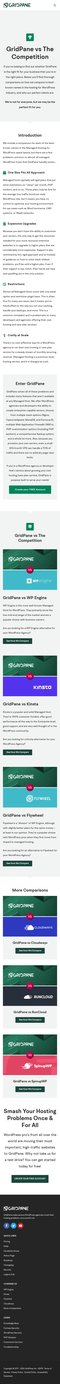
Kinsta (6, 1294)
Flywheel (8, 1299)
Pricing (7, 1242)
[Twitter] (13, 1228)
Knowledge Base (11, 1323)
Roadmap (8, 1260)
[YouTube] (20, 1228)
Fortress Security (11, 1328)
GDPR (40, 1369)
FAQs (6, 1246)
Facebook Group (11, 1251)
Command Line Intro (13, 1342)
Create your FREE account (30, 1179)
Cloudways (9, 1304)
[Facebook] (6, 1228)
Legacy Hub (9, 1274)
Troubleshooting (11, 1347)
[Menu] (55, 5)
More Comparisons (12, 1308)
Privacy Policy (17, 1372)
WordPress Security (13, 1333)
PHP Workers (10, 1338)
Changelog (9, 1265)
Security (7, 1270)
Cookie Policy (30, 1372)
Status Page (9, 1256)
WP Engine (9, 1290)
